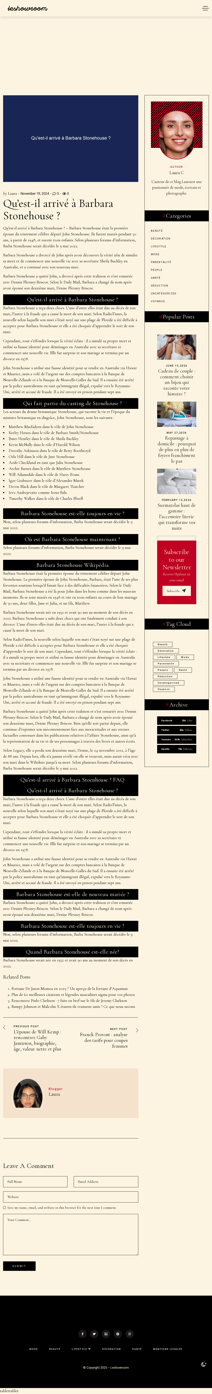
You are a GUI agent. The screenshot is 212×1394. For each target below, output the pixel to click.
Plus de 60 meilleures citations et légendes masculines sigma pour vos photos (73, 994)
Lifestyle (159, 246)
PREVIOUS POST (26, 1026)
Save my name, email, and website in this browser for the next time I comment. (61, 1207)
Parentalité (161, 262)
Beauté (157, 230)
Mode (155, 254)
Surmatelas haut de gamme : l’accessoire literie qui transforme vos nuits (177, 516)
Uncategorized (164, 293)
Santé (156, 277)
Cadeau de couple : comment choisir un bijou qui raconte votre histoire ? (176, 382)
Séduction (160, 285)
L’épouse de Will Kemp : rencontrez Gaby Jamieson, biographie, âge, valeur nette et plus (37, 1040)
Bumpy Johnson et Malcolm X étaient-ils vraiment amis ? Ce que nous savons (73, 1006)
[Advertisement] (106, 64)
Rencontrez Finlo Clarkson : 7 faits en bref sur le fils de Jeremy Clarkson (69, 1000)
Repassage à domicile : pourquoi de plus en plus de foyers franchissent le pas (177, 449)
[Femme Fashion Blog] (27, 8)
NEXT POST (119, 1029)
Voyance (158, 301)
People (157, 270)
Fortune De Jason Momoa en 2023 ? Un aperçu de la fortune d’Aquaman (69, 988)
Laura (12, 193)
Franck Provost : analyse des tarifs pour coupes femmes (104, 1040)
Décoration (161, 238)
